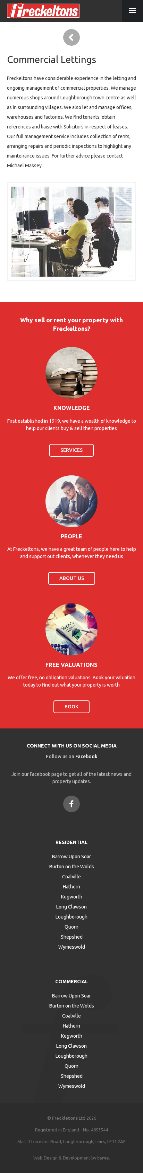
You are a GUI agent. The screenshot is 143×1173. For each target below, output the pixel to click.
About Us (71, 578)
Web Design (45, 1157)
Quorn (71, 927)
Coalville (71, 876)
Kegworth (71, 896)
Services (71, 450)
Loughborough (71, 917)
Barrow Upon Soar (71, 856)
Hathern (71, 886)
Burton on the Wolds (71, 866)
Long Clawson (71, 907)
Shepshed (72, 937)
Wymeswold (71, 947)
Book (71, 706)
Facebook (86, 756)
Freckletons (65, 1118)
